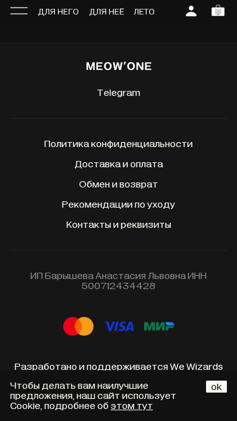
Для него (58, 12)
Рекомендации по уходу (118, 204)
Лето (144, 12)
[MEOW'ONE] (119, 67)
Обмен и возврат (118, 184)
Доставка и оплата (119, 164)
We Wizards (196, 367)
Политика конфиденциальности (118, 144)
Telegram (118, 93)
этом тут (132, 406)
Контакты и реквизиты (118, 225)
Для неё (106, 12)
